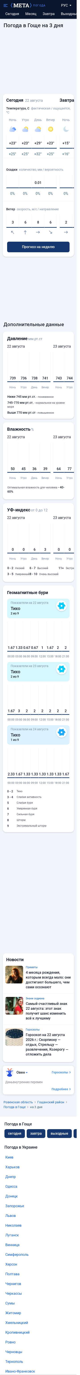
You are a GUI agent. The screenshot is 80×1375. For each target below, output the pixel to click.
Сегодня (12, 14)
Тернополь (14, 1362)
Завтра (49, 14)
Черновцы (13, 1352)
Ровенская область (18, 1102)
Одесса (11, 1186)
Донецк (11, 1196)
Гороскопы (60, 1072)
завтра (36, 1133)
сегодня (14, 1133)
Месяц (30, 14)
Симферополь (17, 1255)
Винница (12, 1245)
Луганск (12, 1235)
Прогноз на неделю (38, 247)
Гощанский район (50, 1102)
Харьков (12, 1167)
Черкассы (13, 1293)
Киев (9, 1157)
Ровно (10, 1342)
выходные (70, 14)
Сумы (10, 1303)
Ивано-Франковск (20, 1371)
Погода (39, 5)
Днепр (10, 1177)
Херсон (11, 1264)
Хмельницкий (16, 1323)
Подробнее (60, 1089)
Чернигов (13, 1284)
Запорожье (14, 1206)
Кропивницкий (17, 1332)
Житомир (13, 1313)
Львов (10, 1216)
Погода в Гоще (15, 1107)
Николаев (13, 1225)
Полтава (12, 1274)
